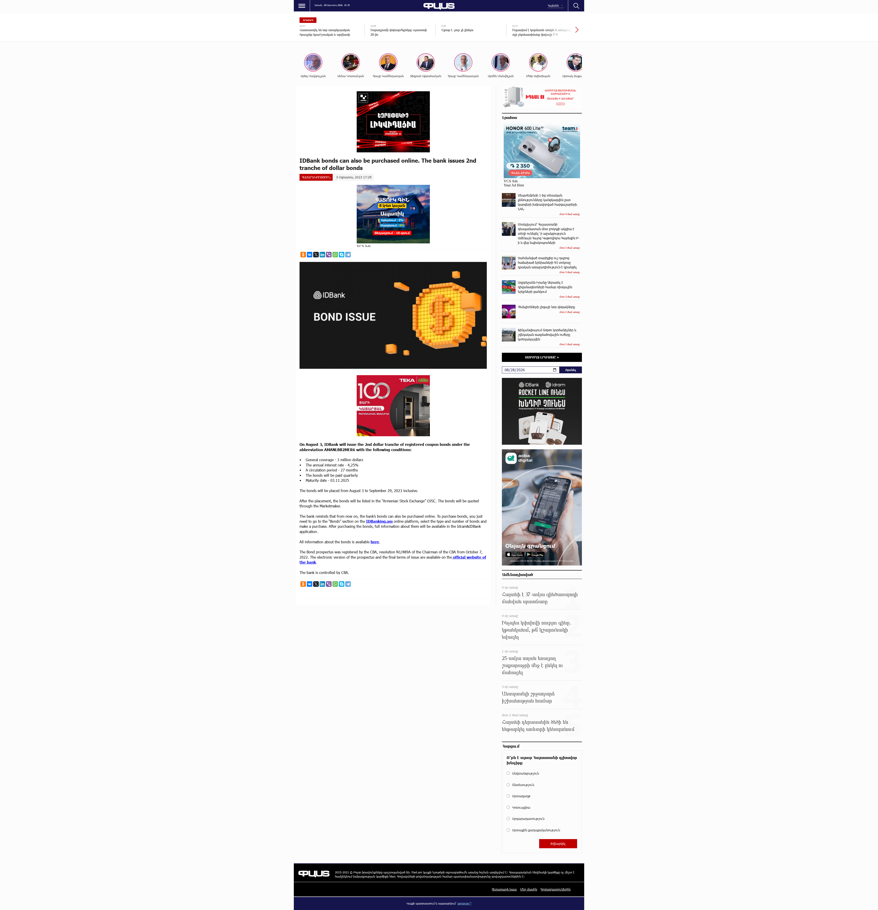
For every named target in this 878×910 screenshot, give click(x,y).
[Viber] (329, 254)
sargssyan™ (465, 903)
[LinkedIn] (322, 254)
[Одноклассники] (303, 254)
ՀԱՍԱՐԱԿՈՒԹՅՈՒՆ (316, 177)
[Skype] (341, 254)
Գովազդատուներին (555, 889)
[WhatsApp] (335, 254)
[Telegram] (348, 254)
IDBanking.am (379, 521)
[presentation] (561, 32)
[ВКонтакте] (309, 254)
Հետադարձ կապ (504, 889)
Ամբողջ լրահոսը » (542, 357)
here (375, 542)
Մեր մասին (528, 889)
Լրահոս (509, 117)
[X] (316, 254)
